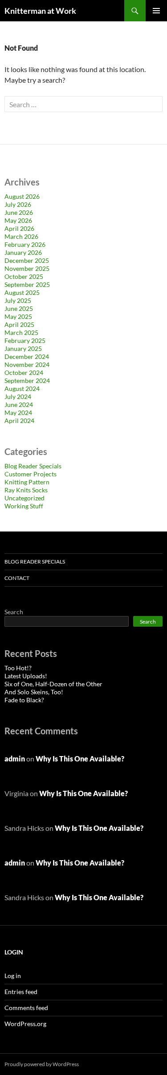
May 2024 (18, 412)
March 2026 (21, 236)
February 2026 (24, 244)
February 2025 (24, 340)
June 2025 (18, 308)
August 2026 (22, 196)
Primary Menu (156, 10)
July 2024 (17, 396)
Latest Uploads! (25, 676)
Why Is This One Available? (80, 758)
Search (13, 612)
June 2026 (18, 212)
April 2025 (19, 324)
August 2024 (22, 388)
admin (14, 758)
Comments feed (26, 1007)
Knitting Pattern (26, 482)
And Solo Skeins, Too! (33, 692)
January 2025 (23, 348)
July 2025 (17, 300)
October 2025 (23, 276)
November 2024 (26, 364)
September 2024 (27, 380)
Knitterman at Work (40, 11)
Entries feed (20, 991)
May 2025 (18, 316)
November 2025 (26, 268)
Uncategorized (24, 498)
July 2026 (17, 204)
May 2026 (18, 220)
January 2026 (23, 252)
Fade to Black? (24, 700)
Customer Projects (30, 474)
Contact (16, 578)
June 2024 (18, 404)
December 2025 (26, 260)
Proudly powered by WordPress (41, 1064)
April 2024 (19, 420)
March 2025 (21, 332)
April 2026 (19, 228)
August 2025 (22, 292)
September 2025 (27, 284)
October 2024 (23, 372)
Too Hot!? (18, 668)
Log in (12, 975)
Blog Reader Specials (32, 466)
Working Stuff (23, 506)
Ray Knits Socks (26, 490)
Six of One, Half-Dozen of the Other (53, 684)
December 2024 (26, 356)
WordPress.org (25, 1023)
